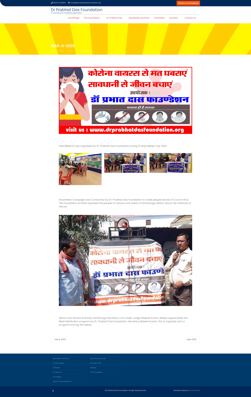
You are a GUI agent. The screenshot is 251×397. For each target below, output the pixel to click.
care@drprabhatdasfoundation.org (85, 2)
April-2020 (191, 339)
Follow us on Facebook (188, 3)
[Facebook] (53, 391)
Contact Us (190, 17)
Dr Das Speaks (58, 363)
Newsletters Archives (139, 17)
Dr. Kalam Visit (95, 363)
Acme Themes (194, 390)
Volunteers (159, 17)
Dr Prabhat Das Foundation (76, 10)
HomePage (73, 17)
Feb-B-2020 (60, 339)
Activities (173, 17)
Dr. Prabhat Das (114, 17)
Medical (93, 368)
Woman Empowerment (62, 381)
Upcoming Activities (98, 358)
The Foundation (92, 17)
